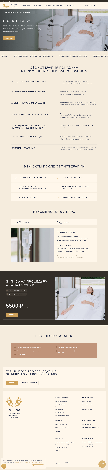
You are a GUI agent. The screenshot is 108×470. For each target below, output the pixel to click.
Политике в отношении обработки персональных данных (28, 462)
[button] (12, 383)
